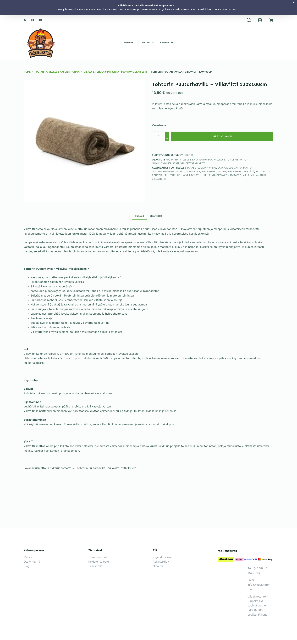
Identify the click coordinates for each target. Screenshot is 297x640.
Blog (27, 566)
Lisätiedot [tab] (156, 216)
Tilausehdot (95, 566)
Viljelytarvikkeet (192, 163)
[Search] (249, 20)
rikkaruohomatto (213, 171)
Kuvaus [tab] (139, 216)
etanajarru (208, 167)
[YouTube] (40, 20)
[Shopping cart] (271, 20)
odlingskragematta (165, 171)
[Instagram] (32, 20)
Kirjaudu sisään (162, 557)
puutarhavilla (190, 171)
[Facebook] (25, 20)
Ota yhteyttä (32, 561)
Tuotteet (144, 42)
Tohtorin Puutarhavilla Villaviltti (175, 175)
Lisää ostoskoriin (222, 136)
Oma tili (158, 566)
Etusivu (128, 42)
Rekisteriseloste (98, 561)
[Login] (260, 20)
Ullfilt (205, 175)
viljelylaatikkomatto (226, 175)
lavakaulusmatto (230, 167)
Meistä (28, 557)
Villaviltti (159, 179)
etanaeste (192, 167)
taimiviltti (263, 171)
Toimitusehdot (97, 557)
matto (247, 167)
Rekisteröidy (161, 561)
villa (246, 175)
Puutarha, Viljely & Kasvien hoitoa (189, 159)
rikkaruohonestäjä (240, 171)
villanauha (259, 175)
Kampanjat (166, 42)
